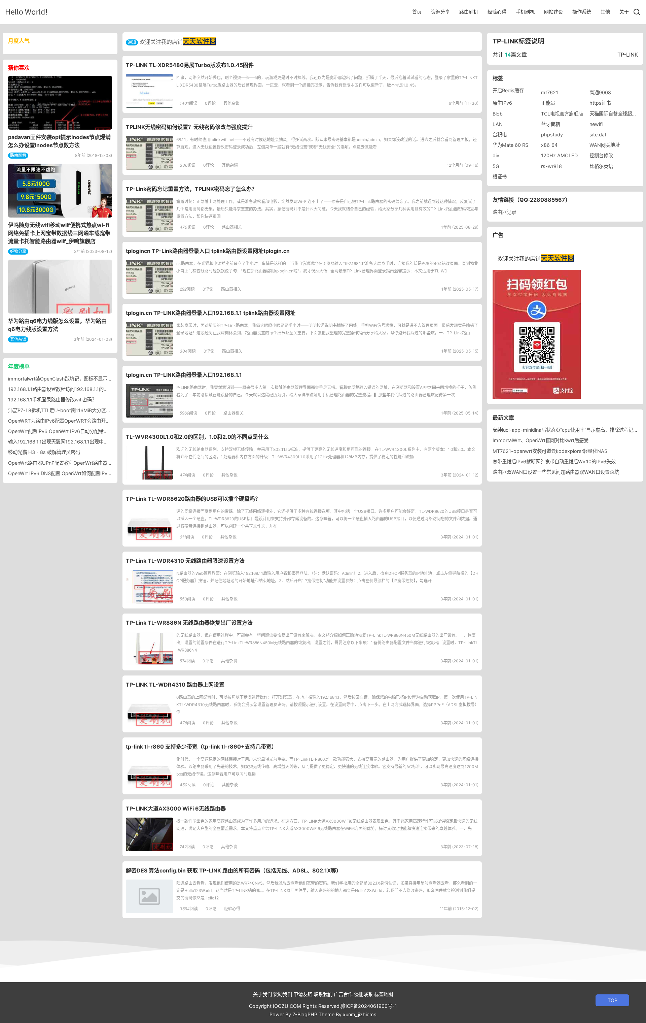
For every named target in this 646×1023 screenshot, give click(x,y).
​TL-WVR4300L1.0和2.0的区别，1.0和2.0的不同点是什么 (197, 436)
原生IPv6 (502, 103)
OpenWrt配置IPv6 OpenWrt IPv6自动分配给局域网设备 (67, 431)
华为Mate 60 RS (510, 145)
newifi (596, 124)
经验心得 (497, 11)
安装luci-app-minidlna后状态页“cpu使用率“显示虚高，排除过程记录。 (568, 430)
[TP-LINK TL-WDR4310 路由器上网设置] (149, 710)
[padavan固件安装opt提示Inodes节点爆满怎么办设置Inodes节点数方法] (60, 103)
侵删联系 (363, 994)
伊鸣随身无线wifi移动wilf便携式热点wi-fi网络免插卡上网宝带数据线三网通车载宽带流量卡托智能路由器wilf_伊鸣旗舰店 (59, 233)
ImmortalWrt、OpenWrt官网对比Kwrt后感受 (540, 440)
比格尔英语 (601, 166)
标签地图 (383, 994)
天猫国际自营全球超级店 (615, 114)
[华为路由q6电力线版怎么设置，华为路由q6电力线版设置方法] (60, 287)
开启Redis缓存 (508, 90)
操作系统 (581, 11)
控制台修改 (601, 155)
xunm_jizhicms (359, 1014)
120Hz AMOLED (559, 155)
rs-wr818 (551, 166)
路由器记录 (504, 212)
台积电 (500, 134)
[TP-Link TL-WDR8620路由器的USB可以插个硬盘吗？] (149, 524)
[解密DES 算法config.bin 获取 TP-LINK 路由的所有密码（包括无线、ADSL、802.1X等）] (149, 896)
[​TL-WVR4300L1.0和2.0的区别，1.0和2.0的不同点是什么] (149, 463)
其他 (605, 11)
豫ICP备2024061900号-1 (369, 1006)
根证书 (500, 176)
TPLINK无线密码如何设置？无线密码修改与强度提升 (189, 127)
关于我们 (262, 994)
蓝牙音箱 (550, 124)
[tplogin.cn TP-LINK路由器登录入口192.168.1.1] (149, 401)
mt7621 (549, 92)
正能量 (548, 103)
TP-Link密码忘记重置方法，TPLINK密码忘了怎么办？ (191, 189)
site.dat (597, 134)
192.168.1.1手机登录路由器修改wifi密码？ (52, 399)
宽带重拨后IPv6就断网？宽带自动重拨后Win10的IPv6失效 (554, 461)
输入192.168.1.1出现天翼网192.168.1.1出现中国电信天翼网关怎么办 (79, 441)
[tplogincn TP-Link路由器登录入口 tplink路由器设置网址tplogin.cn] (149, 277)
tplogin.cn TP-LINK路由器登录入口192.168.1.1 (184, 374)
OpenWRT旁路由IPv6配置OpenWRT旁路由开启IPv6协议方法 (73, 421)
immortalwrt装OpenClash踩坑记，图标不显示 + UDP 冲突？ (73, 379)
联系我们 (323, 994)
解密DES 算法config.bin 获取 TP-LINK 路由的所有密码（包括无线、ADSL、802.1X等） (234, 870)
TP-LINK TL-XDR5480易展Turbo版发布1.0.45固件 (190, 65)
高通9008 (600, 92)
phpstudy (552, 134)
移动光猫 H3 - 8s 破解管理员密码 (44, 452)
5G (496, 166)
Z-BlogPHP (304, 1014)
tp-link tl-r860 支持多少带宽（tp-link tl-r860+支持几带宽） (201, 746)
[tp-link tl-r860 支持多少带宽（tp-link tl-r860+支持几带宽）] (149, 772)
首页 (417, 11)
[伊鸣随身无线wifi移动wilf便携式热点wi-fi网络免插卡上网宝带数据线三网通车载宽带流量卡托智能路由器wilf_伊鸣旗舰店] (60, 191)
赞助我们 (282, 994)
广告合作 (343, 994)
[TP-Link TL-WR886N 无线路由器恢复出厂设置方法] (149, 648)
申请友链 (302, 994)
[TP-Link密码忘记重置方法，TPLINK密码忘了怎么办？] (149, 215)
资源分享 (440, 11)
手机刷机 (525, 11)
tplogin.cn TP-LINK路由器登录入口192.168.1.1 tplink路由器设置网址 (210, 312)
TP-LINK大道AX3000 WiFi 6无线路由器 (176, 808)
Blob (498, 114)
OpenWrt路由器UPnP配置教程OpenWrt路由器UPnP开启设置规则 (78, 463)
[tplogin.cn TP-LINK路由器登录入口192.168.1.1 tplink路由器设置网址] (149, 339)
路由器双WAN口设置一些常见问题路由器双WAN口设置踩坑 (556, 472)
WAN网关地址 (604, 145)
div (496, 155)
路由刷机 (468, 11)
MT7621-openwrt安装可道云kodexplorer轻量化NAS (550, 451)
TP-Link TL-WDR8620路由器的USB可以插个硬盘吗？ (193, 498)
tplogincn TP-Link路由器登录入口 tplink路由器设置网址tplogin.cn (208, 251)
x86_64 (549, 145)
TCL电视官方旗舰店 (562, 114)
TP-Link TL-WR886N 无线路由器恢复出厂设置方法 (189, 622)
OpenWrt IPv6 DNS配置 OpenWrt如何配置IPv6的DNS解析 (71, 473)
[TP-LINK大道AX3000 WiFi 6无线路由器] (149, 834)
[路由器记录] (26, 11)
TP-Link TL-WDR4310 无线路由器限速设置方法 (185, 560)
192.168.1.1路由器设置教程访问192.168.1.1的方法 (60, 389)
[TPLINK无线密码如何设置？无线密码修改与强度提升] (149, 153)
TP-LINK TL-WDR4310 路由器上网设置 (175, 684)
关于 (624, 11)
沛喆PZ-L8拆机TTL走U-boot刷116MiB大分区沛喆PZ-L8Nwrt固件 (79, 410)
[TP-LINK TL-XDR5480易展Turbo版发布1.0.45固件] (149, 91)
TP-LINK (627, 54)
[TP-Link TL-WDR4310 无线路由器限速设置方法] (149, 586)
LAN (498, 124)
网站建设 (553, 11)
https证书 (600, 103)
